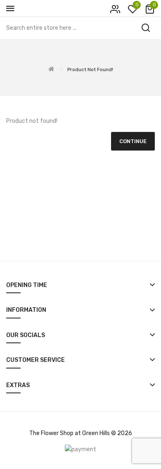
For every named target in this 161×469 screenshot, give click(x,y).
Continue (133, 141)
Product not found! (90, 69)
